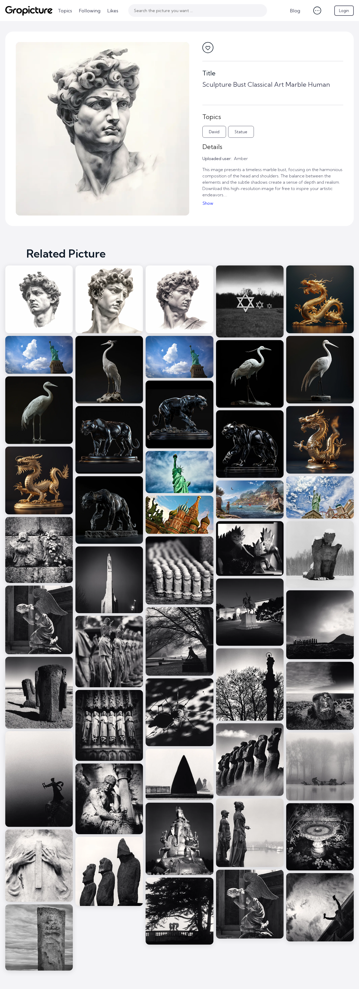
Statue (241, 131)
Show (207, 203)
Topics (65, 11)
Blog (295, 11)
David (214, 131)
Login (344, 10)
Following (89, 11)
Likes (112, 11)
